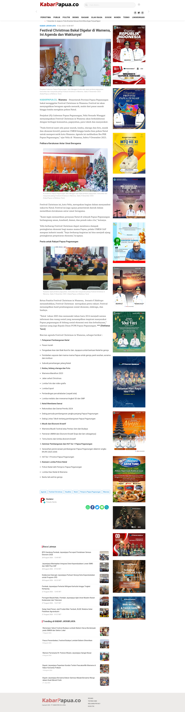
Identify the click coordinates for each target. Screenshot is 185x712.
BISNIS (75, 17)
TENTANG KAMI (92, 701)
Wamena (106, 492)
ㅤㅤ (107, 698)
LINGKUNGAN (138, 17)
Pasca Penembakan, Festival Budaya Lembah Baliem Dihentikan (67, 640)
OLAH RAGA (96, 17)
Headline (68, 492)
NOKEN (117, 17)
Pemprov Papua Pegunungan (90, 492)
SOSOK (108, 17)
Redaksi (49, 499)
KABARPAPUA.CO (48, 99)
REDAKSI (90, 698)
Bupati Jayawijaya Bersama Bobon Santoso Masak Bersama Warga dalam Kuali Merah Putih (69, 679)
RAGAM (85, 17)
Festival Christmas (55, 492)
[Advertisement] (158, 54)
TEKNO (126, 17)
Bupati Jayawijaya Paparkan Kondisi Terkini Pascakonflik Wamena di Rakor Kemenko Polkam (69, 666)
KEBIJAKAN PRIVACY (94, 704)
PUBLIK (56, 17)
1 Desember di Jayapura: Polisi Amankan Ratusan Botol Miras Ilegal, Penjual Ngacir (73, 21)
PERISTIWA (45, 17)
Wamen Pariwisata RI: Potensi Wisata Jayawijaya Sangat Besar (67, 653)
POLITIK (66, 17)
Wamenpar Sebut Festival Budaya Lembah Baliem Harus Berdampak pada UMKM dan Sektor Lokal (69, 629)
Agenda (43, 492)
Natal (76, 492)
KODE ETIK (91, 706)
